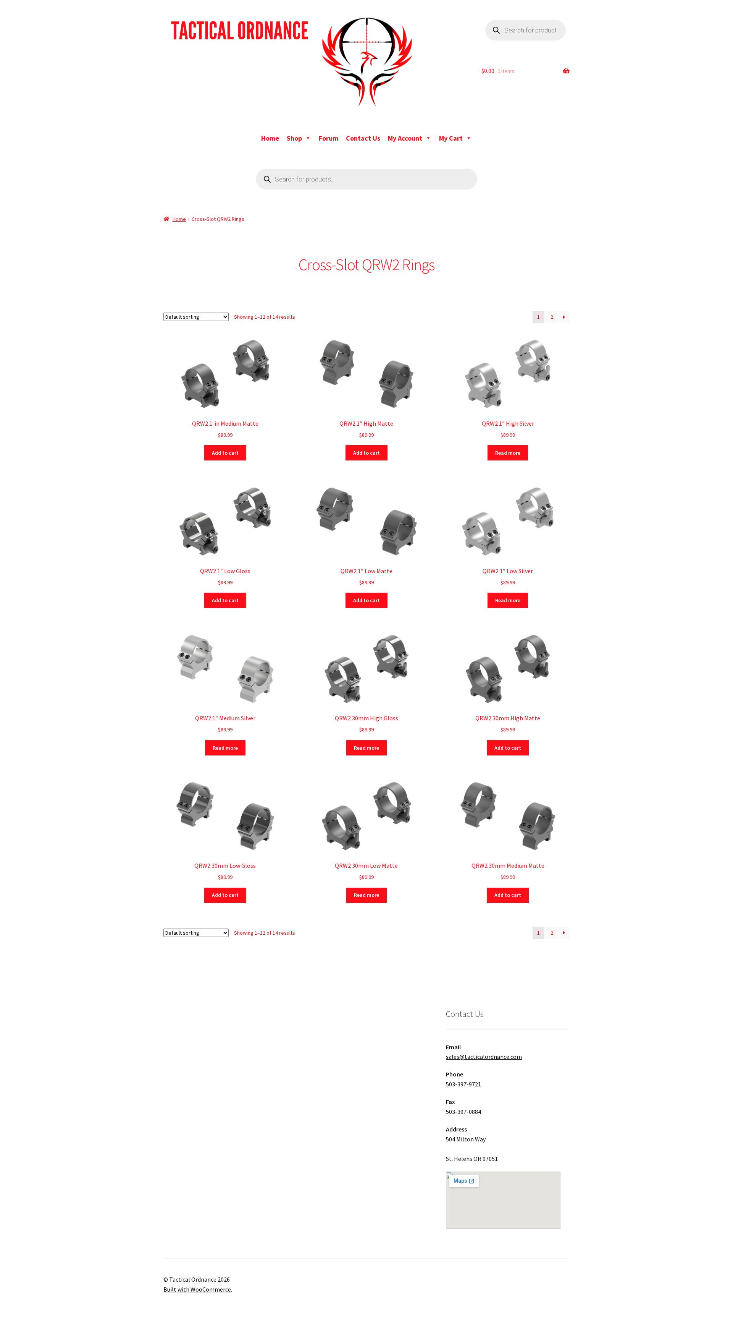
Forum (328, 138)
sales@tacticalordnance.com (484, 1056)
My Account (405, 138)
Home (270, 138)
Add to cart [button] (225, 452)
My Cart (451, 138)
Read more (507, 452)
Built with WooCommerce (197, 1289)
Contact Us (363, 138)
